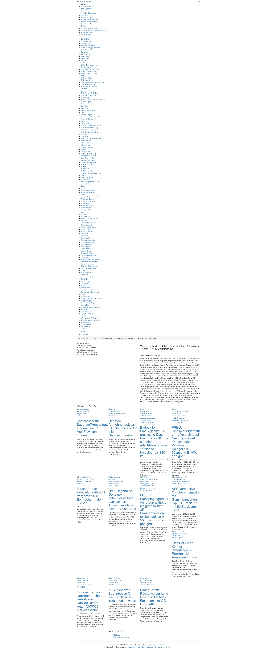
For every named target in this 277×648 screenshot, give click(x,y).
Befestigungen (86, 35)
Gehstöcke (85, 108)
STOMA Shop (85, 281)
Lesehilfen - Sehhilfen (88, 158)
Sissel (83, 270)
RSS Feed (116, 635)
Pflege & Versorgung (88, 201)
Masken (84, 166)
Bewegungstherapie (88, 45)
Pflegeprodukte (86, 210)
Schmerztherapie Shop (89, 262)
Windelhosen (85, 322)
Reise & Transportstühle (89, 218)
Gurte (83, 112)
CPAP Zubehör (86, 58)
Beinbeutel (84, 37)
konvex (83, 149)
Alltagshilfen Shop (87, 17)
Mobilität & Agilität (87, 177)
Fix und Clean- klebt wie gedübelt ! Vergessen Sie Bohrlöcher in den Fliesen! (91, 495)
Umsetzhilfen (85, 305)
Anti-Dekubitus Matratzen (89, 19)
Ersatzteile (84, 89)
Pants (83, 188)
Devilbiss (84, 60)
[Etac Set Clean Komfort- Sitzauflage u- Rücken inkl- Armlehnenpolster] (180, 534)
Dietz (83, 63)
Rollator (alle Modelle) (88, 227)
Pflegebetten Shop (87, 205)
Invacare (84, 134)
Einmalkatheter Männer (89, 73)
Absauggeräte (86, 9)
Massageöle (85, 169)
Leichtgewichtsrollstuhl (89, 156)
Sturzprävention (86, 283)
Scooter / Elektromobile (89, 266)
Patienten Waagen (87, 190)
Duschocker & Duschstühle (90, 69)
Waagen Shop (86, 311)
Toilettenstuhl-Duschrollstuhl (90, 292)
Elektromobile (85, 80)
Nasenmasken (86, 179)
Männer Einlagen (87, 164)
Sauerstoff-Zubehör (87, 253)
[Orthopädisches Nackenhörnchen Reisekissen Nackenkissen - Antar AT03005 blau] (85, 582)
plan (82, 212)
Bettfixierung (85, 43)
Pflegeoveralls (86, 208)
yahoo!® (161, 645)
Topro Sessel (85, 296)
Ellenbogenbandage (88, 84)
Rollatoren (84, 233)
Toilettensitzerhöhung (88, 290)
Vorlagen (84, 309)
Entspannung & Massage (89, 86)
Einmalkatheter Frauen (89, 71)
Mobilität (84, 175)
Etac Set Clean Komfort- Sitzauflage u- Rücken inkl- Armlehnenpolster (185, 549)
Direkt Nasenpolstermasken (90, 65)
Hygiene (84, 121)
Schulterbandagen (87, 264)
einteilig (83, 76)
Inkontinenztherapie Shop (90, 132)
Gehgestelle (85, 104)
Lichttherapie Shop (87, 160)
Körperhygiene (86, 143)
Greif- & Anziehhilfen (88, 110)
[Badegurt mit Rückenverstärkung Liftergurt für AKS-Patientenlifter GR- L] (148, 581)
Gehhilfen (84, 106)
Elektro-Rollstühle (87, 78)
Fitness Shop (85, 97)
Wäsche (84, 316)
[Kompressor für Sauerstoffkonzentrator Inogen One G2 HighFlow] (85, 412)
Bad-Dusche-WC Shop (89, 28)
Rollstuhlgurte (86, 246)
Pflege (83, 195)
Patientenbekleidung (88, 192)
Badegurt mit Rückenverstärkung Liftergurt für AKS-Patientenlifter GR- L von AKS (154, 596)
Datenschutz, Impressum (121, 637)
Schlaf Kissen (85, 257)
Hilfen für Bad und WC (88, 119)
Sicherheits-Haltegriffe (88, 268)
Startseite (84, 334)
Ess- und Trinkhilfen (88, 91)
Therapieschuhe (86, 288)
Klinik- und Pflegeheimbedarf (91, 138)
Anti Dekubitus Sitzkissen (89, 22)
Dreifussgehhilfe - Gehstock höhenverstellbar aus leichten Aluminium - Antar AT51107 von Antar (122, 499)
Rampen (84, 214)
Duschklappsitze (86, 67)
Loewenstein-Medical (88, 162)
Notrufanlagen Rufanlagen (90, 182)
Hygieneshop (85, 123)
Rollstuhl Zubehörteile (88, 242)
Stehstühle (84, 279)
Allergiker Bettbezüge (88, 13)
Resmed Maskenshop (88, 223)
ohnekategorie (86, 184)
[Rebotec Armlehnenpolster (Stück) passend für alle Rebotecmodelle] (117, 412)
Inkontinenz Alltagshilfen (89, 130)
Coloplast (84, 52)
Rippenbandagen (87, 225)
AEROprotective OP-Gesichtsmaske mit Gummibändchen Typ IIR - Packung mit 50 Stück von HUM (186, 499)
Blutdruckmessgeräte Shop (90, 47)
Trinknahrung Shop (87, 303)
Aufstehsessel (86, 24)
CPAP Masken (86, 56)
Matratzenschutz (87, 171)
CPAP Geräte (85, 54)
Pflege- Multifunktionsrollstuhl (91, 197)
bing (153, 645)
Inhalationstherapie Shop (89, 128)
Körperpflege (85, 145)
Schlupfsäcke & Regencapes (91, 259)
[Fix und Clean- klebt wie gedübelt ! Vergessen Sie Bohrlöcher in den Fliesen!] (85, 480)
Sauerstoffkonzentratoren (89, 255)
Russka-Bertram (86, 251)
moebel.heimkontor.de (133, 647)
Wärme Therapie (87, 313)
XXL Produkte (86, 326)
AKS (82, 11)
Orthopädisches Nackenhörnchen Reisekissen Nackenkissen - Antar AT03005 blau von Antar (89, 601)
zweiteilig (84, 331)
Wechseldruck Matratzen (89, 318)
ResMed (84, 220)
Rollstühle (84, 236)
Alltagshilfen (85, 15)
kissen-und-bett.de (164, 647)
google (149, 645)
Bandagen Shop (86, 32)
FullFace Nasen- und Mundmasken (93, 99)
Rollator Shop (85, 229)
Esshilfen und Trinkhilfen (89, 93)
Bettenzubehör (86, 41)
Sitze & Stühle (86, 272)
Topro (83, 294)
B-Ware (83, 26)
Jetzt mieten (85, 136)
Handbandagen (86, 115)
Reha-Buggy (85, 216)
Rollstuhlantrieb (86, 244)
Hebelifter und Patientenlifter (91, 117)
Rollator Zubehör (87, 231)
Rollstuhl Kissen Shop (88, 240)
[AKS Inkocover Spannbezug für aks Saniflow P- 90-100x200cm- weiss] (117, 581)
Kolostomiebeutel (87, 147)
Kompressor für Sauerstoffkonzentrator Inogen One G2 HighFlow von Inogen (93, 427)
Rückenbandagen (87, 249)
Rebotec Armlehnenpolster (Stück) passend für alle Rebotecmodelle (123, 427)
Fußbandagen (86, 102)
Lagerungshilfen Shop (88, 153)
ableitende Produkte (88, 6)
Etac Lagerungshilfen (88, 95)
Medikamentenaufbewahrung (91, 173)
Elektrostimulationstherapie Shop (92, 82)
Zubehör (84, 329)
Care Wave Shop (87, 50)
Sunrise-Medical (86, 285)
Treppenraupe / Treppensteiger (92, 298)
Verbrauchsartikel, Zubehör (90, 307)
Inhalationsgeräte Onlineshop (91, 125)
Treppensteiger (86, 301)
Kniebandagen (86, 140)
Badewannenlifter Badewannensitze (93, 30)
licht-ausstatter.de (148, 647)
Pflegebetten (85, 203)
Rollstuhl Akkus (86, 238)
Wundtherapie (86, 324)
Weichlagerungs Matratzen (90, 320)
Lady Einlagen (86, 151)
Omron (83, 186)
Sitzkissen (84, 275)
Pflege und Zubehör (88, 199)
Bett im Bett (85, 39)
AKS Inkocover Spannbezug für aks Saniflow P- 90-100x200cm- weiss (123, 595)
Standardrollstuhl (87, 277)
